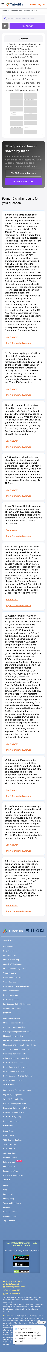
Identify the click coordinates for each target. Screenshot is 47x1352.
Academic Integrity (10, 1216)
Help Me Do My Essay (12, 1117)
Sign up (41, 4)
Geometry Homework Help (14, 1112)
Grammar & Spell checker (13, 1175)
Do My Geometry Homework (15, 1067)
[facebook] (28, 930)
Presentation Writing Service (15, 969)
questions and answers (20, 11)
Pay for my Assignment (12, 1095)
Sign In (33, 4)
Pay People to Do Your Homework (17, 1090)
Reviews (6, 1207)
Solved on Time (9, 1153)
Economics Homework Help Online (17, 1108)
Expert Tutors (8, 1131)
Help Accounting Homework (14, 1103)
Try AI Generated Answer (18, 343)
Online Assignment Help (13, 977)
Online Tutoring (9, 982)
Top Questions (9, 1221)
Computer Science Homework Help (17, 1049)
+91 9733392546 (13, 1290)
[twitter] (42, 930)
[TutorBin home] (14, 4)
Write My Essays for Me (13, 1099)
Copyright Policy (9, 1212)
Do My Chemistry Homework (15, 1071)
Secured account (10, 1158)
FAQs (5, 1190)
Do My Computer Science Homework (18, 1076)
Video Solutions (9, 973)
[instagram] (37, 930)
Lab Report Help (9, 955)
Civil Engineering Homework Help (17, 1032)
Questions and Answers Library (16, 986)
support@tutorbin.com (15, 1287)
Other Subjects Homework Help (16, 1058)
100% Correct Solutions (12, 1140)
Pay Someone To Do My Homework (17, 1004)
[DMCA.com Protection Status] (21, 1271)
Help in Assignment (11, 1121)
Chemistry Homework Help (14, 1027)
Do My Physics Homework (14, 1080)
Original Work (8, 1135)
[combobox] (23, 18)
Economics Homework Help (14, 1054)
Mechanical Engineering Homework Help (19, 1045)
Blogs (5, 1185)
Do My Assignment (11, 1000)
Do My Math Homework (13, 1063)
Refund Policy (8, 1194)
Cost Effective (9, 1149)
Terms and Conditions (12, 1203)
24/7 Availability (9, 1144)
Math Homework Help (12, 1018)
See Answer (12, 337)
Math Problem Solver (11, 991)
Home (4, 11)
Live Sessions (8, 946)
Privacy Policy (8, 1198)
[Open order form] (1, 8)
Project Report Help (11, 960)
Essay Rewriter (9, 1166)
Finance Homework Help (13, 1036)
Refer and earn (9, 1162)
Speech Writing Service (12, 964)
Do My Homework (10, 995)
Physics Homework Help (13, 1023)
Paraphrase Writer (10, 1171)
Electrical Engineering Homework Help (19, 1040)
